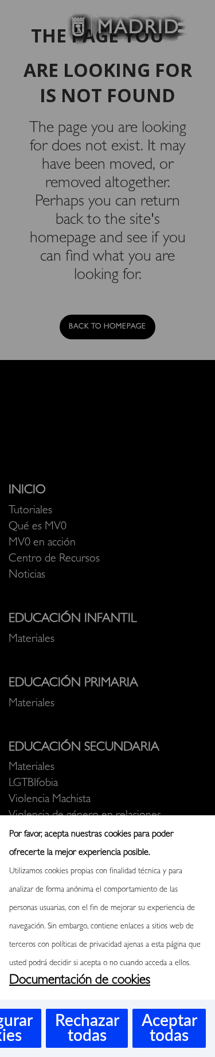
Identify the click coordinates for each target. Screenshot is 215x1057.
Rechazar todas (87, 1028)
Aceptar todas (169, 1028)
